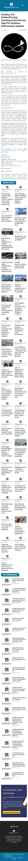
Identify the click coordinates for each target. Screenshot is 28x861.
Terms (6, 857)
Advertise (20, 857)
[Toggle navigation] (22, 5)
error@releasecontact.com (7, 177)
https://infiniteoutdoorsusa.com (8, 73)
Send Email (7, 158)
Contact (14, 859)
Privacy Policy (12, 857)
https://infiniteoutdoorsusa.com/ (13, 165)
